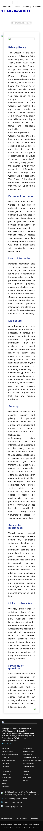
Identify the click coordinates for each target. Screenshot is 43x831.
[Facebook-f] (11, 2)
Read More (6, 743)
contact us (20, 707)
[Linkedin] (26, 2)
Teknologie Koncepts (32, 828)
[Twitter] (21, 2)
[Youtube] (31, 2)
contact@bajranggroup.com (16, 798)
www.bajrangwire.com (13, 806)
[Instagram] (16, 2)
